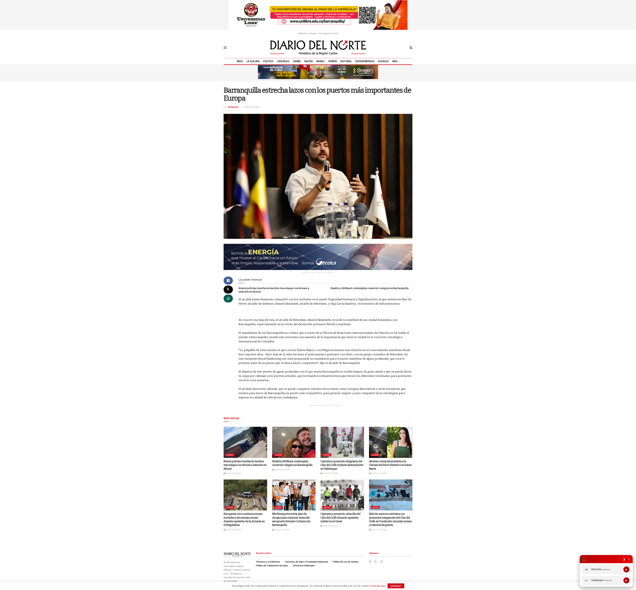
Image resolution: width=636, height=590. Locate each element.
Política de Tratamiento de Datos (272, 565)
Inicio (240, 61)
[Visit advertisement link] (318, 15)
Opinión (332, 61)
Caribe (297, 61)
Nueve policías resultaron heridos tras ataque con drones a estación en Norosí (245, 465)
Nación (308, 61)
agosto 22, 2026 (282, 529)
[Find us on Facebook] (370, 562)
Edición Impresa (364, 61)
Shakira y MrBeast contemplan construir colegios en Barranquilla (369, 288)
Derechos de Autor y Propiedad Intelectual (306, 561)
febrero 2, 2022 (251, 106)
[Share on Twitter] (228, 290)
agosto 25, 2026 (233, 473)
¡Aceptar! (396, 585)
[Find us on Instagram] (381, 562)
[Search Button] (411, 48)
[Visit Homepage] (318, 47)
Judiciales (283, 61)
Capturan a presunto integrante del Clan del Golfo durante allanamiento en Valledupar (342, 465)
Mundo (320, 61)
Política (268, 61)
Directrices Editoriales (304, 565)
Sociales (383, 61)
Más (395, 61)
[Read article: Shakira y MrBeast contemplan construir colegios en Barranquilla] (294, 442)
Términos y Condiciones (268, 561)
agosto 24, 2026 (233, 529)
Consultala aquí (377, 585)
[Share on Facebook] (228, 281)
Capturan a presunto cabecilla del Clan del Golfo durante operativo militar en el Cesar (340, 517)
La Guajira (253, 61)
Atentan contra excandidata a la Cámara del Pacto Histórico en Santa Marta (390, 465)
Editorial (346, 61)
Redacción (233, 106)
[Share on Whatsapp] (228, 298)
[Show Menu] (225, 48)
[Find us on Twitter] (375, 562)
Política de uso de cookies (346, 561)
